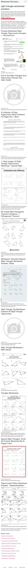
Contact (4, 567)
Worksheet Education (9, 1)
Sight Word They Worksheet (7, 536)
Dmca (16, 567)
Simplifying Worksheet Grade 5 (8, 548)
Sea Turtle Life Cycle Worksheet (8, 538)
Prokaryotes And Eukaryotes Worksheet (10, 541)
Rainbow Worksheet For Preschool (9, 546)
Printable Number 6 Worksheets (8, 558)
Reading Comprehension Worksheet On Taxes (11, 543)
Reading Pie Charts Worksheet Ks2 (9, 553)
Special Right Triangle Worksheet (8, 555)
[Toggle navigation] (25, 1)
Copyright (10, 567)
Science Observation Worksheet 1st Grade (10, 551)
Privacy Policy (22, 567)
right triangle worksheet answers (8, 18)
